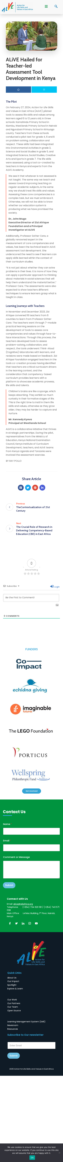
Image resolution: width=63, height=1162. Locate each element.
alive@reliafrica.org (23, 904)
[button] (31, 791)
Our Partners (13, 1003)
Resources (12, 1028)
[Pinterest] (35, 488)
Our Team (12, 1006)
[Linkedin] (42, 488)
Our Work (12, 999)
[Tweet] (44, 89)
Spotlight (11, 984)
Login (57, 586)
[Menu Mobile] (46, 6)
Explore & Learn (15, 988)
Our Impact (13, 981)
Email (7, 840)
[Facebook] (21, 488)
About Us (11, 977)
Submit (9, 885)
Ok (32, 1157)
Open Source (14, 1010)
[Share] (18, 89)
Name (7, 824)
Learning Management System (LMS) (26, 1021)
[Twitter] (28, 488)
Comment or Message (16, 857)
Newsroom (12, 1025)
